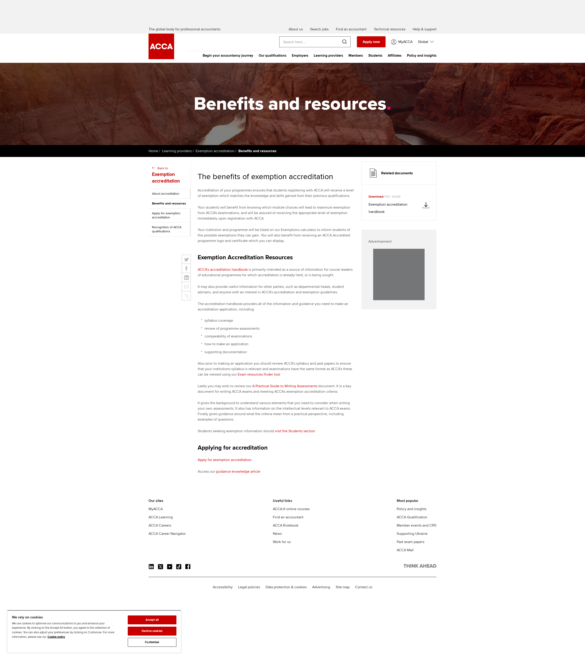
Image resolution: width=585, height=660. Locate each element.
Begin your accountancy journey (228, 55)
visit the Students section (295, 431)
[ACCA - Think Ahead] (161, 58)
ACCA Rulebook (285, 525)
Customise (152, 642)
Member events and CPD (416, 525)
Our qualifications (272, 55)
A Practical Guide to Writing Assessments (284, 386)
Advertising (321, 587)
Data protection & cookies (286, 587)
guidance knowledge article (238, 471)
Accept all (152, 620)
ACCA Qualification (412, 517)
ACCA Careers (160, 525)
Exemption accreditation (215, 151)
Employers (300, 55)
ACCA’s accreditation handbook (223, 269)
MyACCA (156, 509)
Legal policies (249, 587)
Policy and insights (421, 55)
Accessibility (223, 587)
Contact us (363, 587)
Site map (343, 587)
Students (375, 55)
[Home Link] (420, 567)
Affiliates (395, 55)
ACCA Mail (405, 550)
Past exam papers (410, 542)
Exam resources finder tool (259, 374)
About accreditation (165, 194)
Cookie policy (56, 637)
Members (355, 55)
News (277, 533)
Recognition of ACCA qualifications (166, 229)
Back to (166, 175)
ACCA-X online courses (291, 509)
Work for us (282, 542)
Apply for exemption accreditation (166, 215)
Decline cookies (152, 631)
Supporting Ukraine (412, 533)
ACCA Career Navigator (167, 533)
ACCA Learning (161, 517)
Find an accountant (288, 517)
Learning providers (328, 55)
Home (153, 151)
